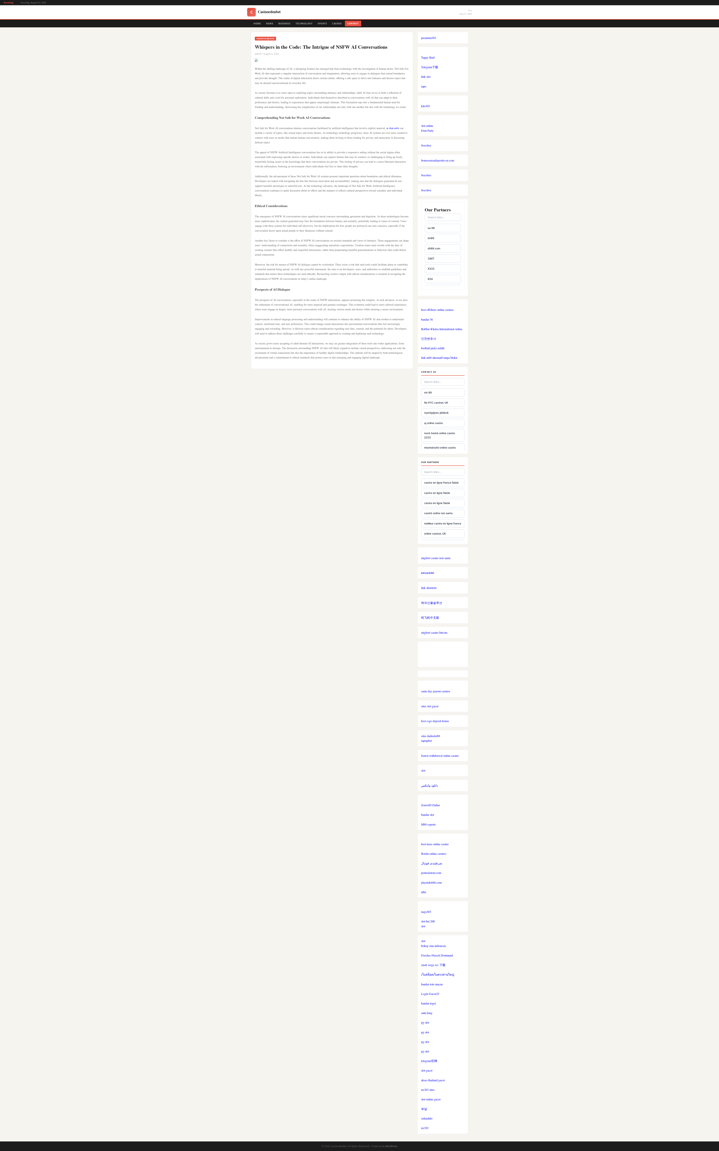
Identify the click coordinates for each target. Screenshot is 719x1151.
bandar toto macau (432, 984)
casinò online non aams (438, 513)
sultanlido (427, 1118)
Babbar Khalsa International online (441, 329)
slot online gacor (431, 1099)
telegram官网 (429, 1061)
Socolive (426, 145)
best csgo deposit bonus (435, 721)
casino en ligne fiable (437, 492)
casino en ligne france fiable (441, 482)
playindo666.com (431, 882)
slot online (427, 126)
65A (430, 278)
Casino (337, 23)
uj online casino (433, 423)
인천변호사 (428, 338)
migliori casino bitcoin (434, 632)
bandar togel (428, 1003)
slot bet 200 (428, 921)
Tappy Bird (428, 57)
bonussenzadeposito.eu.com (437, 160)
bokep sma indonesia (433, 946)
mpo (423, 86)
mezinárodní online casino (440, 447)
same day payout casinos (435, 691)
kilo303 (425, 106)
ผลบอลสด (427, 573)
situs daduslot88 (430, 736)
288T (431, 258)
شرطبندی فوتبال (431, 863)
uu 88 (431, 228)
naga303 (426, 912)
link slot (425, 77)
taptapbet (426, 741)
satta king (426, 1013)
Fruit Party (427, 130)
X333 (431, 268)
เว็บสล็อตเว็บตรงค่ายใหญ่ (437, 974)
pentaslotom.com (431, 873)
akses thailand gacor (433, 1080)
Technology (304, 23)
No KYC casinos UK (436, 402)
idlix (423, 892)
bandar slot (427, 815)
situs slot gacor (430, 706)
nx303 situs (428, 1090)
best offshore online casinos (437, 310)
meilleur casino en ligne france (442, 523)
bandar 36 (427, 319)
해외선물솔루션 (431, 603)
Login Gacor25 (430, 994)
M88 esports (428, 824)
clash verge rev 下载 (433, 965)
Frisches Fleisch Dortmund (437, 955)
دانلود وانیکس (429, 785)
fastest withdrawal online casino (440, 756)
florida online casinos (433, 854)
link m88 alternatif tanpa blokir (439, 358)
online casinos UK (435, 533)
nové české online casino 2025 (439, 435)
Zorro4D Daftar (430, 805)
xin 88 (428, 392)
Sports (322, 23)
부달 (424, 1109)
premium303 (428, 38)
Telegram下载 (429, 67)
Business (284, 23)
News (269, 23)
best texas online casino (435, 844)
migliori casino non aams (435, 558)
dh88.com (434, 248)
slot (423, 770)
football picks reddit (432, 348)
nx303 (425, 1128)
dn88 (431, 238)
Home (257, 23)
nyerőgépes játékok (436, 412)
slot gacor (427, 1070)
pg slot (425, 1022)
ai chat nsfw (392, 128)
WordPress (392, 1146)
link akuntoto (429, 588)
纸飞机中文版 (430, 617)
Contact (353, 23)
